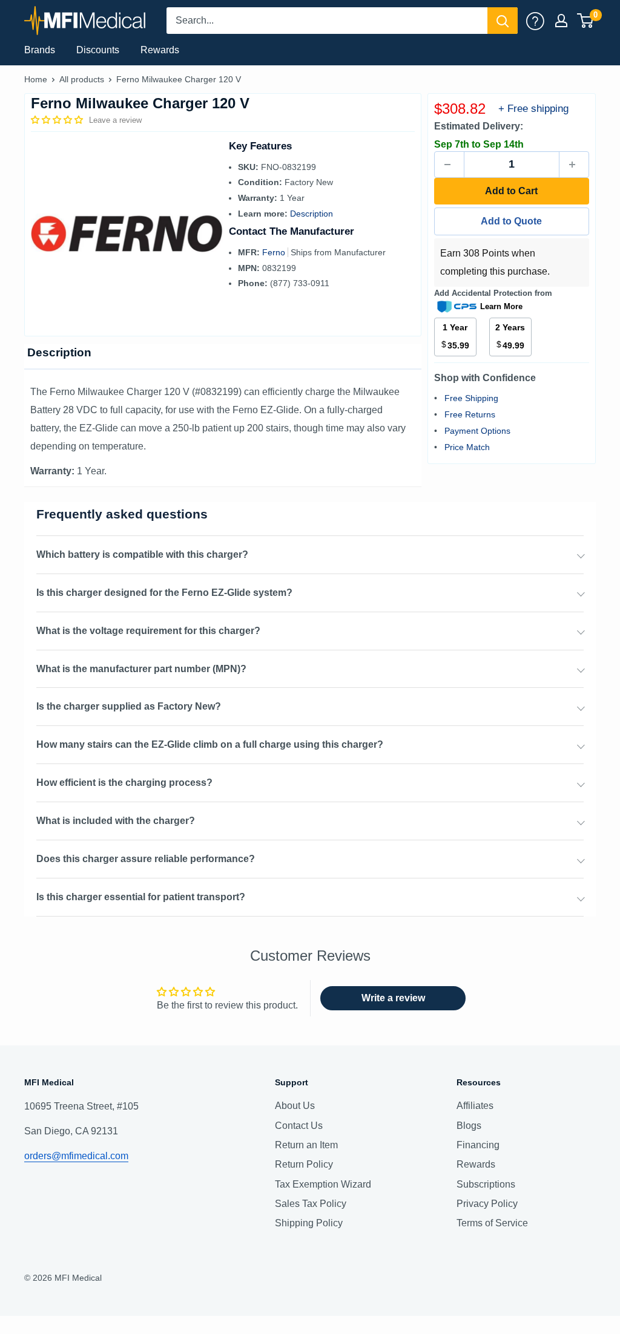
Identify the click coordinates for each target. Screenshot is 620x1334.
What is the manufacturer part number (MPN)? (141, 669)
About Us (295, 1105)
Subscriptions (486, 1184)
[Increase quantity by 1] (574, 164)
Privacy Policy (487, 1203)
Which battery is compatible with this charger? (142, 554)
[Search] (502, 20)
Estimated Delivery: (478, 126)
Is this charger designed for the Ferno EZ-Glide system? (164, 592)
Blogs (469, 1125)
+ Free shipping (533, 108)
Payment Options (477, 431)
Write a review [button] (393, 998)
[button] (58, 120)
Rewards (159, 50)
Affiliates (475, 1105)
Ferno (275, 252)
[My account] (535, 20)
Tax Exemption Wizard (323, 1184)
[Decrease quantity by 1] (449, 164)
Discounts (97, 50)
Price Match (467, 447)
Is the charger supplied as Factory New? (128, 706)
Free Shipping (471, 398)
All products (81, 79)
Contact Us (299, 1125)
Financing (478, 1145)
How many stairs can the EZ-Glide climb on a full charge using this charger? (209, 744)
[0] (585, 20)
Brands (39, 50)
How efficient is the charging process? (124, 782)
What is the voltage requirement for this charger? (148, 631)
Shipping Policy (309, 1223)
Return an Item (306, 1145)
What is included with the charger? (115, 821)
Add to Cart (511, 191)
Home (35, 79)
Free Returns (469, 414)
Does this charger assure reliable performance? (145, 859)
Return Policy (304, 1164)
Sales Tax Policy (310, 1203)
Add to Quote (511, 221)
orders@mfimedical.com (76, 1156)
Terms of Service (492, 1223)
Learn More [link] (501, 306)
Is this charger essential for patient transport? (140, 897)
